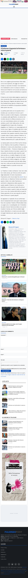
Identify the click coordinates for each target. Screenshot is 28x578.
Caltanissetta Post (10, 570)
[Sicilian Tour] (14, 1)
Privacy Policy (4, 547)
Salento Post (21, 571)
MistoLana (23, 572)
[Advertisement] (14, 23)
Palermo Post (15, 218)
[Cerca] (26, 4)
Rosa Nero (6, 43)
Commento (3, 335)
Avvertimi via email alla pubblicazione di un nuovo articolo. (13, 368)
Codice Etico (3, 559)
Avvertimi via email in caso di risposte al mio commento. (13, 365)
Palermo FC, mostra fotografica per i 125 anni (13, 276)
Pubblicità (3, 556)
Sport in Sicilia (7, 572)
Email (2, 354)
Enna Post (22, 570)
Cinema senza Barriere (5, 574)
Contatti (2, 549)
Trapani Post (16, 571)
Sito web (2, 359)
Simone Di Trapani (14, 227)
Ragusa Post (11, 571)
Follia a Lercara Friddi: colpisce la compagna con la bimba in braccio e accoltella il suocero (16, 393)
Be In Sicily (13, 572)
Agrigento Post (3, 570)
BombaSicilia (17, 572)
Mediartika (24, 567)
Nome (2, 349)
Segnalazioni (3, 554)
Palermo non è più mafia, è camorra (16, 405)
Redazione (3, 552)
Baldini (22, 177)
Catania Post (17, 570)
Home (2, 43)
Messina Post (5, 571)
